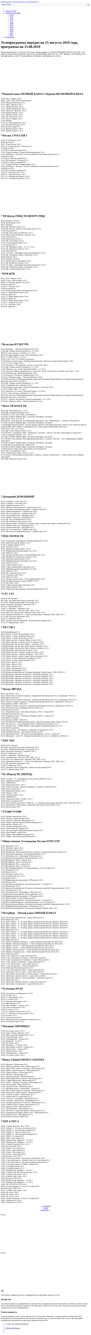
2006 (11, 23)
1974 (11, 15)
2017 (11, 25)
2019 (11, 29)
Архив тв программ (12, 13)
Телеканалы (9, 37)
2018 (11, 27)
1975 (11, 17)
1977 (11, 21)
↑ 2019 (45, 1208)
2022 (11, 35)
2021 (11, 33)
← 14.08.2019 (45, 1206)
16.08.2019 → (45, 1210)
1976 (11, 19)
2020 (11, 31)
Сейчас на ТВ (10, 11)
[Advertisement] (45, 74)
